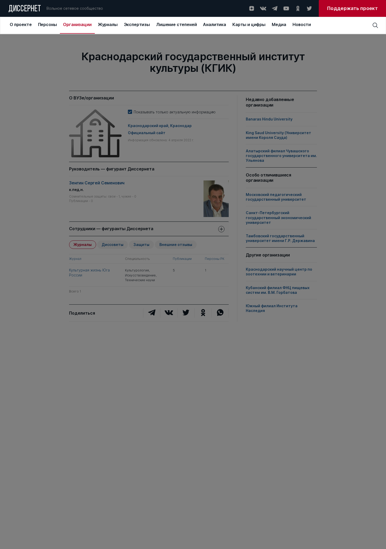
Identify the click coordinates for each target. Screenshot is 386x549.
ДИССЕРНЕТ (24, 9)
